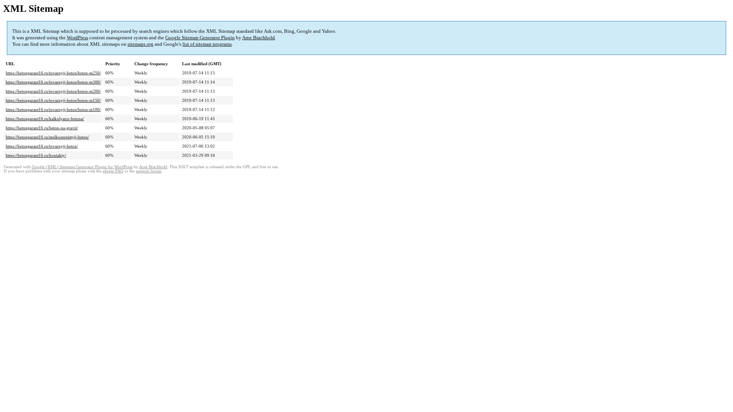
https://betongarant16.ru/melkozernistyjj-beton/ (47, 137)
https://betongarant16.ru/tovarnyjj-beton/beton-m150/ (53, 100)
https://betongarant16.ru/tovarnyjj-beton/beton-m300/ (53, 82)
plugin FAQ (113, 171)
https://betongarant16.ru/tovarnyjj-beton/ (42, 146)
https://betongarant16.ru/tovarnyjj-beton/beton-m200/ (53, 91)
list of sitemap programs (207, 44)
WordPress (77, 37)
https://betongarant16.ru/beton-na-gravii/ (42, 128)
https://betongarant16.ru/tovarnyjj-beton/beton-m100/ (53, 109)
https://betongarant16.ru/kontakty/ (36, 155)
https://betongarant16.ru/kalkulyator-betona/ (45, 118)
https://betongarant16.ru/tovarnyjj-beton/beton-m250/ (53, 73)
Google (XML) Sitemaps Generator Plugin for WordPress (82, 167)
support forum (148, 171)
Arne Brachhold (258, 37)
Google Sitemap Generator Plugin (200, 37)
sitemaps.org (140, 44)
